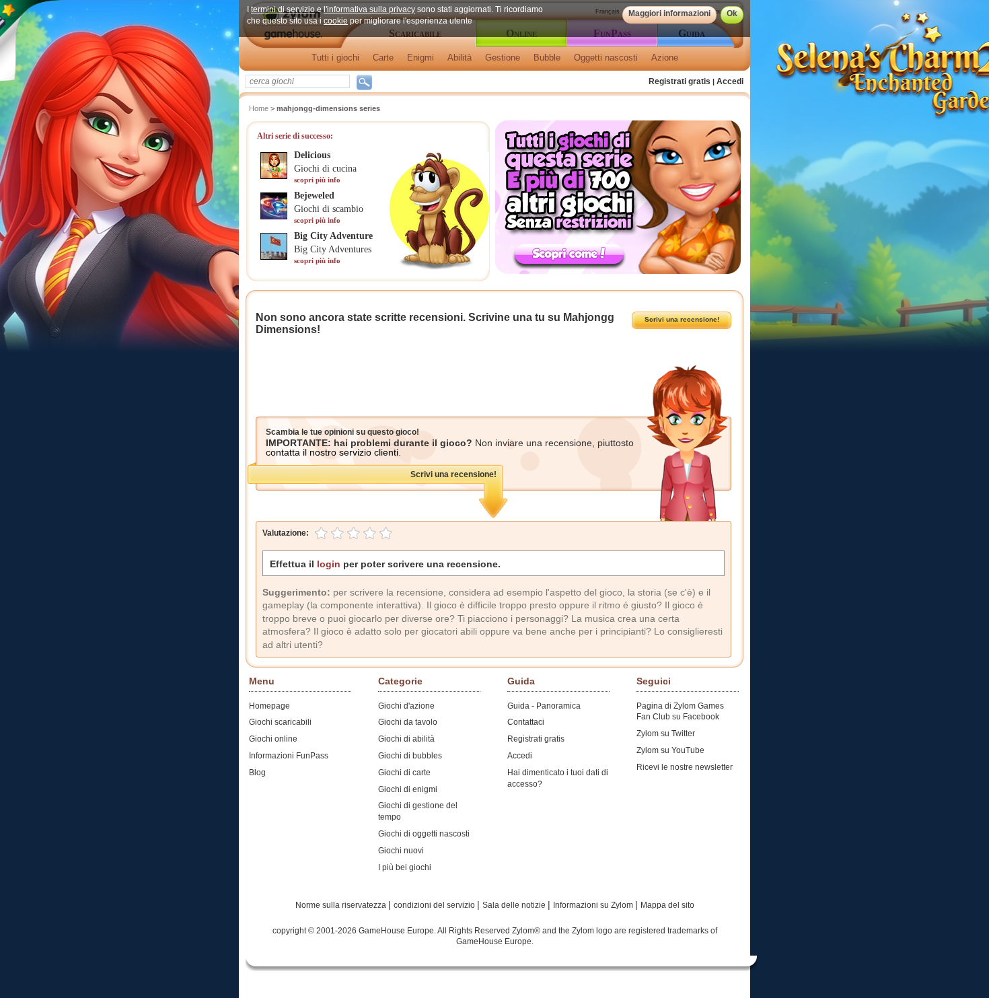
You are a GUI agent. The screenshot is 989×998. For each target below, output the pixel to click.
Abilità (459, 57)
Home (258, 108)
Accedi (730, 81)
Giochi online (273, 739)
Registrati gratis (679, 81)
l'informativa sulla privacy (369, 9)
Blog (257, 772)
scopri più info (317, 180)
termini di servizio (283, 9)
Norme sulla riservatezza (341, 905)
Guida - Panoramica (544, 706)
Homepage (269, 706)
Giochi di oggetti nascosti (424, 834)
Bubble (547, 57)
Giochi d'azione (406, 706)
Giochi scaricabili (280, 722)
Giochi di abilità (406, 739)
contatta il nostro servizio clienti (332, 452)
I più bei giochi (404, 867)
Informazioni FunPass (288, 755)
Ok (732, 13)
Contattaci (525, 722)
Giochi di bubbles (410, 755)
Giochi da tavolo (407, 722)
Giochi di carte (404, 772)
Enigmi (420, 57)
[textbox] (298, 81)
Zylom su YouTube (670, 750)
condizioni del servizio (435, 905)
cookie (336, 21)
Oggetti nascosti (606, 57)
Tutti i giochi (335, 57)
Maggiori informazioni (669, 13)
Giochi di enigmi (407, 789)
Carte (383, 57)
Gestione (502, 57)
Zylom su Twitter (665, 733)
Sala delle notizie (515, 905)
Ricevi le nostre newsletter (684, 767)
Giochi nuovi (401, 850)
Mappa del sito (667, 905)
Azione (664, 57)
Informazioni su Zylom (594, 905)
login (328, 564)
